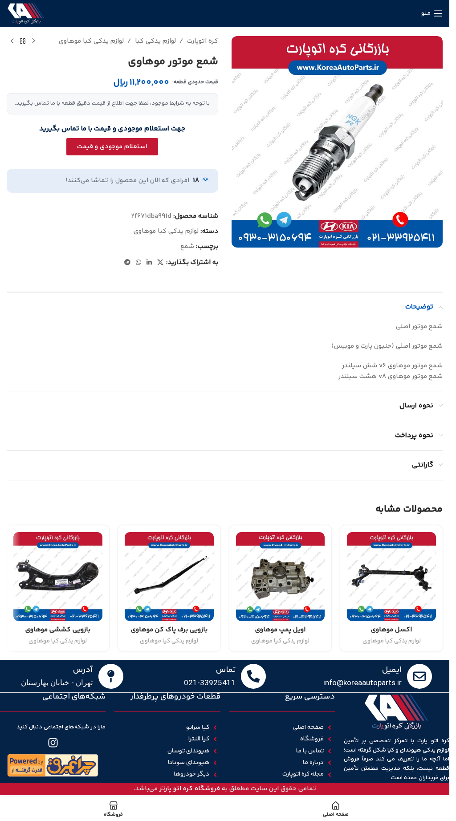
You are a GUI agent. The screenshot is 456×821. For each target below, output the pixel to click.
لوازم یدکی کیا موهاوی (91, 41)
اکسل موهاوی (391, 630)
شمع (187, 246)
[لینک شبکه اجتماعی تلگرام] (127, 262)
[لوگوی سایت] (26, 13)
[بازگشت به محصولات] (22, 41)
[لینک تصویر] (53, 765)
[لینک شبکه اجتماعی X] (160, 262)
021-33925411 (210, 682)
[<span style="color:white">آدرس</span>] (110, 676)
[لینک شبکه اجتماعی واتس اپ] (138, 262)
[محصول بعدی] (12, 41)
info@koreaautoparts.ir (362, 682)
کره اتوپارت (202, 41)
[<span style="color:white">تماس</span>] (253, 676)
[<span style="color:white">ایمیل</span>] (419, 676)
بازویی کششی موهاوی (57, 630)
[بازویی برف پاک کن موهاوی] (169, 576)
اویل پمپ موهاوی (280, 630)
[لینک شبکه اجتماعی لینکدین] (149, 262)
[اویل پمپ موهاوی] (280, 576)
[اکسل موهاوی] (391, 576)
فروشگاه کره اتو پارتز (189, 789)
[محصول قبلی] (33, 41)
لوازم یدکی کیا (155, 41)
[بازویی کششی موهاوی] (57, 576)
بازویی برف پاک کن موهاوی (169, 630)
